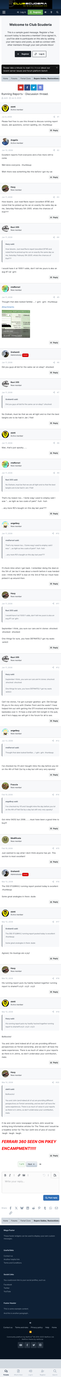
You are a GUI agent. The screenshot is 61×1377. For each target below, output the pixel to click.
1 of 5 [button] (21, 1164)
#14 (57, 794)
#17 (57, 922)
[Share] (54, 117)
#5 (58, 297)
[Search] (57, 12)
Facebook (8, 1284)
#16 (57, 881)
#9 (58, 473)
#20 (57, 1082)
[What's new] (51, 12)
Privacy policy (37, 1327)
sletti (6, 98)
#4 (58, 237)
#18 (57, 978)
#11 (57, 603)
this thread (35, 68)
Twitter (6, 1288)
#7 (58, 392)
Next (30, 1164)
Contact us (8, 1256)
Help (47, 1327)
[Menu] (4, 12)
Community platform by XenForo (30, 1337)
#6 (58, 362)
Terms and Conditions (13, 1263)
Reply (55, 130)
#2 (58, 150)
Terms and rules (21, 1327)
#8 (58, 443)
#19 (57, 1012)
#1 (58, 117)
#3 (58, 197)
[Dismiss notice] (56, 68)
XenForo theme (27, 1339)
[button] (5, 1175)
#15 (57, 848)
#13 (57, 741)
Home (54, 1327)
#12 (57, 667)
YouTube (7, 1291)
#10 (57, 533)
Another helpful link (12, 1259)
